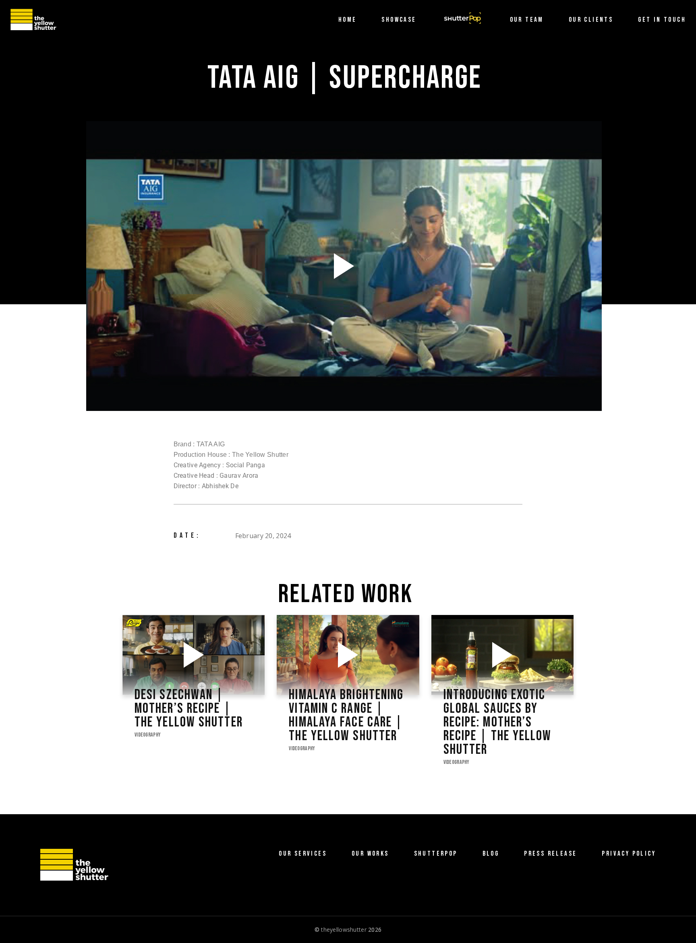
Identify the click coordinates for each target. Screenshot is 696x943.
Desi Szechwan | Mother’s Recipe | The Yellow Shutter (189, 708)
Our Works (370, 854)
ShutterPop (436, 854)
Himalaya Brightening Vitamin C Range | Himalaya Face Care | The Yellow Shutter (346, 715)
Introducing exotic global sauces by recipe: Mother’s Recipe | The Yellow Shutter (497, 722)
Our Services (303, 854)
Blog (491, 854)
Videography (148, 734)
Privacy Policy (629, 854)
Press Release (550, 854)
